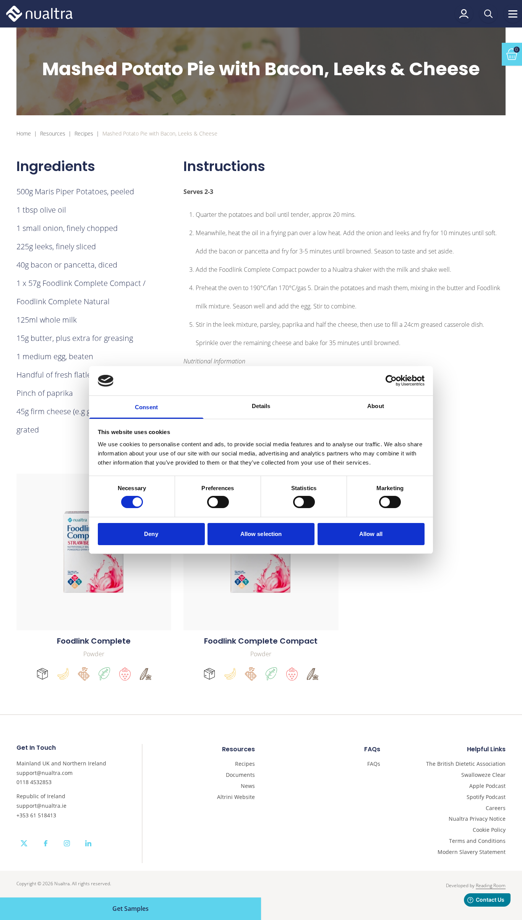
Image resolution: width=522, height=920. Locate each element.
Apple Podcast (487, 786)
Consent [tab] (146, 407)
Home (23, 134)
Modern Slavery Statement (472, 852)
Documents (240, 775)
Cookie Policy (489, 830)
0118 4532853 (34, 782)
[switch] (218, 502)
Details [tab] (261, 406)
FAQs (373, 764)
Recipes (84, 134)
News (248, 786)
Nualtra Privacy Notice (477, 819)
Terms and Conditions (477, 841)
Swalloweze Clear (483, 775)
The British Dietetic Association (466, 764)
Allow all (371, 534)
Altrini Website (236, 797)
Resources (52, 134)
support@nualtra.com (44, 772)
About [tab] (375, 406)
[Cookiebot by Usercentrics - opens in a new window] (391, 380)
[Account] (464, 14)
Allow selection (261, 534)
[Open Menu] (513, 14)
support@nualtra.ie (41, 805)
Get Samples (130, 908)
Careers (496, 808)
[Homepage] (39, 14)
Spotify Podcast (486, 797)
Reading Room (491, 885)
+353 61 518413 (36, 815)
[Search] (488, 14)
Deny (151, 534)
